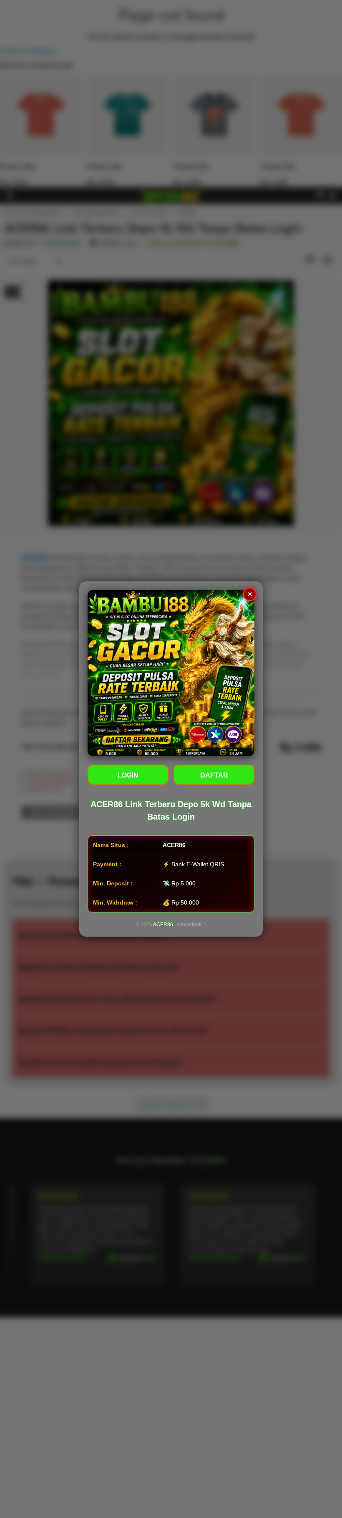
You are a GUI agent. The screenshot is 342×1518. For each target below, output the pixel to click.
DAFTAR (214, 775)
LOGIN (128, 775)
